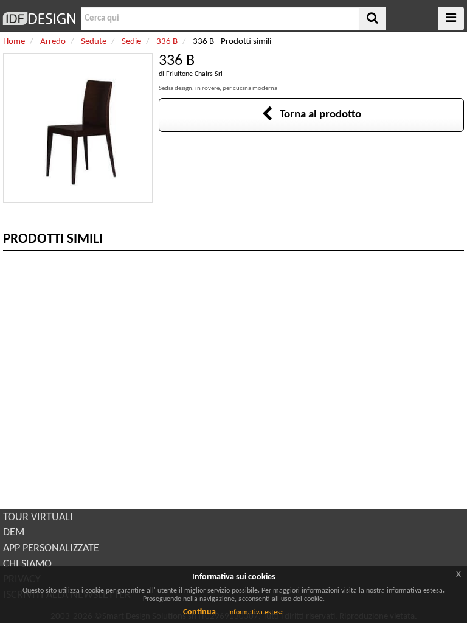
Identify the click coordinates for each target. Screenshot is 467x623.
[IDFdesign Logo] (39, 18)
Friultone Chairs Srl (194, 74)
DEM (13, 532)
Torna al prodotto (316, 114)
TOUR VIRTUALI (38, 517)
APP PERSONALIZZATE (51, 548)
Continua (199, 612)
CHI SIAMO (27, 564)
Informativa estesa (256, 612)
